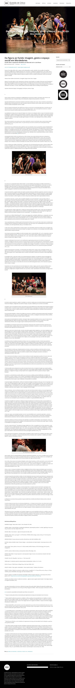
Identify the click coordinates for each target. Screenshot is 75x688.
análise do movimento (12, 651)
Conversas (55, 3)
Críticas (44, 3)
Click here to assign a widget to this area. (56, 667)
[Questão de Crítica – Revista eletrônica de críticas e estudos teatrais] (14, 3)
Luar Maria (24, 64)
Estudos (49, 3)
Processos (62, 3)
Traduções (68, 3)
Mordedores (30, 651)
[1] (17, 133)
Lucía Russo (19, 651)
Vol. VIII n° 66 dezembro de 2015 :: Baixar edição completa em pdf (17, 67)
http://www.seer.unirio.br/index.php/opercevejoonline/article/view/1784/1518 (26, 576)
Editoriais (38, 3)
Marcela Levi (24, 651)
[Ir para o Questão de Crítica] (7, 667)
